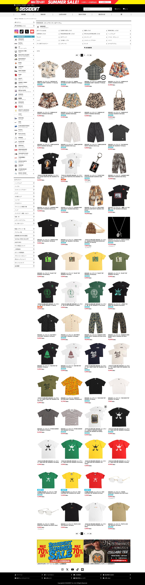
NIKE (19, 122)
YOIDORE (20, 165)
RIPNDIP (22, 138)
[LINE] (82, 569)
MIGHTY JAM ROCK (23, 110)
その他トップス (65, 40)
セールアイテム (112, 43)
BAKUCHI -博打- (22, 51)
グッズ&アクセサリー (42, 43)
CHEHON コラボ (41, 33)
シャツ (38, 40)
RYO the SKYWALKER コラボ (92, 33)
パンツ (110, 40)
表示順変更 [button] (89, 47)
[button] (121, 15)
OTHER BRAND (22, 169)
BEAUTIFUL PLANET (24, 55)
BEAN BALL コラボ (113, 30)
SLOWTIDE (21, 142)
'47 (22, 47)
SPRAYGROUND (22, 150)
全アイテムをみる (41, 30)
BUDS (20, 63)
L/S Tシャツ (64, 37)
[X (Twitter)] (67, 569)
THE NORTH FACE (23, 154)
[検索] (110, 9)
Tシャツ (39, 37)
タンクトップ (87, 37)
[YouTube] (72, 569)
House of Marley (23, 87)
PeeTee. (20, 43)
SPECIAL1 (21, 146)
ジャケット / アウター (90, 40)
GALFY (20, 79)
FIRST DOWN (22, 71)
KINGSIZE (21, 39)
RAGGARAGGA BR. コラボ (68, 33)
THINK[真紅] (21, 158)
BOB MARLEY (22, 59)
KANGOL (20, 95)
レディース (63, 43)
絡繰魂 (22, 99)
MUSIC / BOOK (23, 173)
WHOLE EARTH (22, 162)
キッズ (86, 43)
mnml (20, 114)
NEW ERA (21, 118)
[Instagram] (62, 569)
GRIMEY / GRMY (22, 83)
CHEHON (20, 67)
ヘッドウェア (111, 33)
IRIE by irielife (24, 91)
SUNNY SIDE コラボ (66, 30)
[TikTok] (77, 569)
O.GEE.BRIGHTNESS (23, 126)
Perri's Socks (22, 134)
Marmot (20, 106)
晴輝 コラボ (87, 30)
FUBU (20, 75)
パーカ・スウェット (113, 37)
